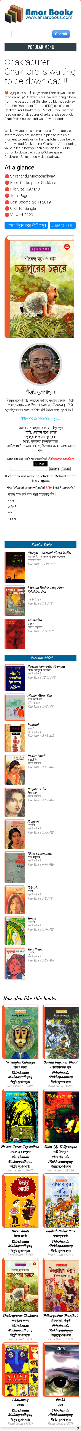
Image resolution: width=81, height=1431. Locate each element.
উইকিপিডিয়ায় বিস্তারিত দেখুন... (40, 418)
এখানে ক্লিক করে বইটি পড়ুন (26, 225)
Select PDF (62, 225)
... (58, 998)
